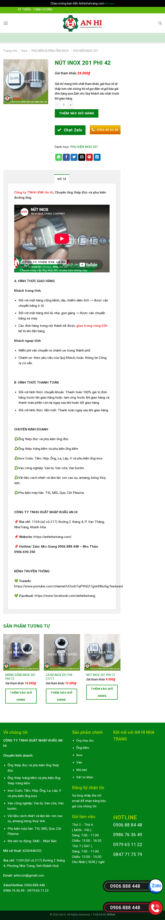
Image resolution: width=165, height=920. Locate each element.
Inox (24, 50)
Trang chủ (10, 50)
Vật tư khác (84, 777)
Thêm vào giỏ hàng (76, 113)
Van (79, 762)
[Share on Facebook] (66, 157)
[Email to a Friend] (81, 157)
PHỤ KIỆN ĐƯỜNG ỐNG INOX (50, 50)
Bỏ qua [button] (110, 3)
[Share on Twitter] (74, 157)
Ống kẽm (82, 748)
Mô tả (61, 179)
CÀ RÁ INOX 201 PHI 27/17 (59, 676)
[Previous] (3, 675)
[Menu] (5, 23)
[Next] (120, 675)
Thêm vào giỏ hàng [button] (21, 696)
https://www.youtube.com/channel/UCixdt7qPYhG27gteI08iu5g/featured (68, 586)
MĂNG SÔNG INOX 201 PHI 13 (20, 676)
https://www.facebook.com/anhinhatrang (65, 596)
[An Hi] (82, 23)
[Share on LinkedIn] (97, 157)
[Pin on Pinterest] (89, 157)
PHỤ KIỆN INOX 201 (85, 50)
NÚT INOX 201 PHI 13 (100, 675)
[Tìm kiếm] (160, 23)
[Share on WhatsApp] (58, 157)
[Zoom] (9, 99)
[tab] (61, 178)
